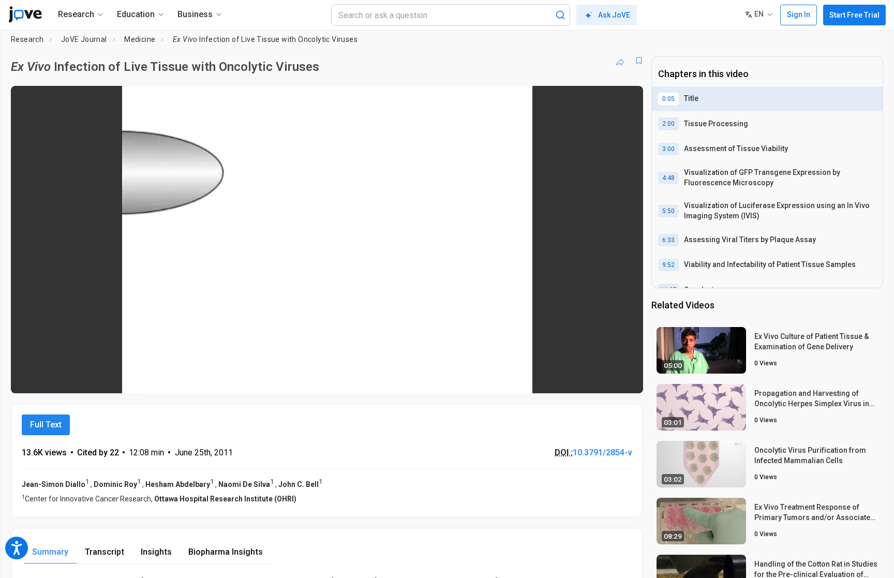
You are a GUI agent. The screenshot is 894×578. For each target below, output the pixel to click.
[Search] (560, 15)
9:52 (668, 265)
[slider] (270, 378)
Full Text (46, 424)
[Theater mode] (626, 378)
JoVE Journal (84, 39)
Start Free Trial (854, 15)
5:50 (668, 211)
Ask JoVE (614, 15)
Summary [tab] (50, 552)
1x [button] (581, 378)
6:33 (668, 240)
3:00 (668, 149)
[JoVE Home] (25, 14)
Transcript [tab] (104, 552)
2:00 (668, 123)
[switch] (522, 378)
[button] (626, 100)
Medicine (139, 39)
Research (27, 39)
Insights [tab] (156, 552)
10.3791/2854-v (602, 452)
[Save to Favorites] (639, 60)
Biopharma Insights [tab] (225, 552)
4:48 (668, 178)
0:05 (668, 98)
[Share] (620, 60)
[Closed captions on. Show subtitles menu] (603, 378)
